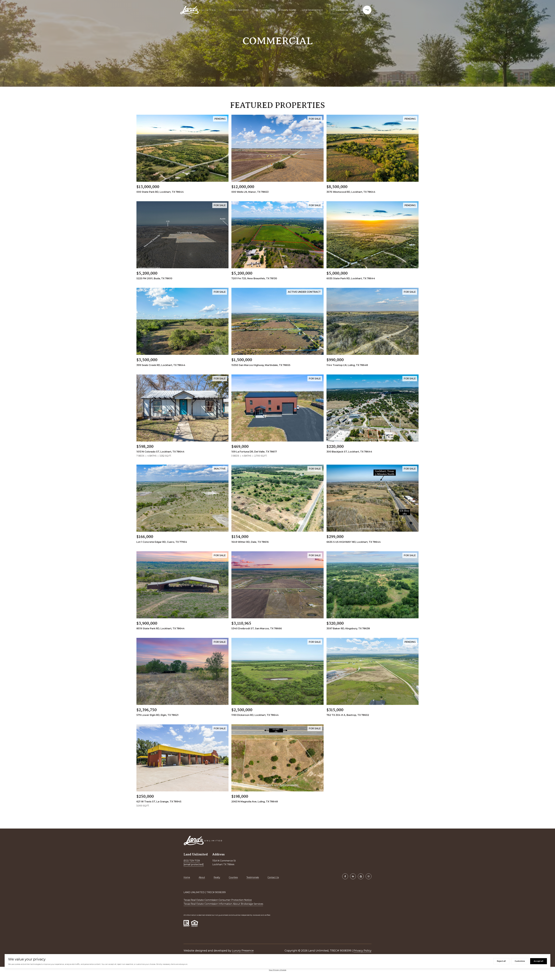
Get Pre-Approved (238, 10)
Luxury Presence (243, 950)
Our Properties (262, 10)
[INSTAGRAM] (368, 876)
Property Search (287, 10)
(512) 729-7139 (192, 860)
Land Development (312, 10)
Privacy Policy (362, 950)
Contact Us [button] (342, 10)
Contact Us (273, 877)
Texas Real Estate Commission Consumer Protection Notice (218, 900)
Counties (233, 877)
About (202, 877)
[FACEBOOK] (345, 876)
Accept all (538, 961)
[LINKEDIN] (353, 876)
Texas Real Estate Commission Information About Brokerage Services (223, 903)
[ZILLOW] (361, 876)
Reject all (501, 961)
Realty (217, 877)
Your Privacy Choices (277, 970)
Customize (520, 961)
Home (187, 877)
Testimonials (252, 877)
